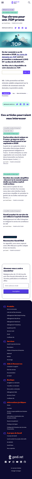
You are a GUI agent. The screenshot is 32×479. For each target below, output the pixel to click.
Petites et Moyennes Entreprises (15, 350)
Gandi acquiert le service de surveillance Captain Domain (16, 216)
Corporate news (8, 131)
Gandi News (7, 23)
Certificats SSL (10, 337)
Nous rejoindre (11, 448)
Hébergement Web (12, 392)
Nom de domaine (21, 93)
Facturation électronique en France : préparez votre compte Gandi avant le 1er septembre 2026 (15, 140)
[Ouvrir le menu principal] (3, 2)
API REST (9, 376)
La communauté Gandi (10, 237)
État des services (11, 369)
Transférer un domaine (13, 386)
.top (13, 93)
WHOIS (9, 356)
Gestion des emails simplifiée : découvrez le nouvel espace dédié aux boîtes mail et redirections (16, 181)
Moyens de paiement (12, 421)
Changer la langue (16, 471)
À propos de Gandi (12, 436)
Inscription (16, 291)
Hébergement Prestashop (14, 325)
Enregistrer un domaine (13, 382)
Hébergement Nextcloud (13, 321)
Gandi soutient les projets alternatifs (16, 439)
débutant (5, 163)
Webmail (9, 353)
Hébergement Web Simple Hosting (16, 315)
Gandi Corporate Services (13, 344)
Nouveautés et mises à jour (10, 12)
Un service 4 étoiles (16, 468)
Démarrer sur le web (8, 9)
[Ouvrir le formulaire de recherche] (29, 2)
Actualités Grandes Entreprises (12, 128)
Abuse (8, 405)
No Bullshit (10, 442)
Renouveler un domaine (13, 389)
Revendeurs (10, 347)
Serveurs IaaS (10, 331)
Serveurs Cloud (11, 395)
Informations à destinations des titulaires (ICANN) (15, 417)
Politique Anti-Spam (12, 424)
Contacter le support (12, 366)
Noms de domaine (12, 309)
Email (8, 334)
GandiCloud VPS (11, 328)
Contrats (9, 408)
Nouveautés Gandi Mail (13, 241)
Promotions (5, 96)
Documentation (11, 373)
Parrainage (10, 360)
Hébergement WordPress (13, 318)
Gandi (6, 162)
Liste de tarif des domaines (14, 312)
